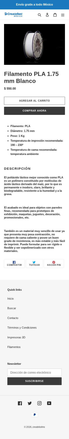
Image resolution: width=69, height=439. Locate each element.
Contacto (12, 318)
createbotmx (39, 427)
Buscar (11, 308)
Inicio (10, 298)
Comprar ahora (35, 110)
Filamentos (14, 347)
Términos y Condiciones (22, 327)
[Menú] (63, 15)
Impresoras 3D (16, 337)
